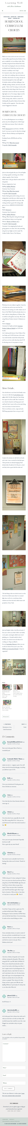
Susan (9, 927)
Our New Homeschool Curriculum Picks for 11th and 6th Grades (18, 693)
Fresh (24, 725)
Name (5, 1067)
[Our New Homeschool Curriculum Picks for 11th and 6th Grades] (18, 687)
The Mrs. (10, 951)
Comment (6, 1043)
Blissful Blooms (12, 833)
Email (4, 1075)
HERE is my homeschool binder (10, 649)
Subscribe (5, 1119)
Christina (10, 853)
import (10, 18)
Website (5, 1083)
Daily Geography (12, 145)
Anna (9, 795)
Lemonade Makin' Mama (14, 759)
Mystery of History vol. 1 (13, 221)
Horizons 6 (8, 210)
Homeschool (21, 16)
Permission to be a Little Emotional (7, 726)
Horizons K (8, 129)
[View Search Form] (2, 11)
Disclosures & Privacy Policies (11, 1121)
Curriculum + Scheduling (10, 16)
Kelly (9, 778)
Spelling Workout (11, 186)
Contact (11, 1119)
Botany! (8, 323)
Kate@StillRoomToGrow (14, 742)
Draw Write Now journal (13, 191)
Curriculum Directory (11, 644)
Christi (9, 812)
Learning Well (16, 18)
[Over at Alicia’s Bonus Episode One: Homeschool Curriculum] (7, 702)
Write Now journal (14, 143)
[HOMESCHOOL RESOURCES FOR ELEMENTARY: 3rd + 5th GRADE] (7, 687)
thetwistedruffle (12, 1010)
